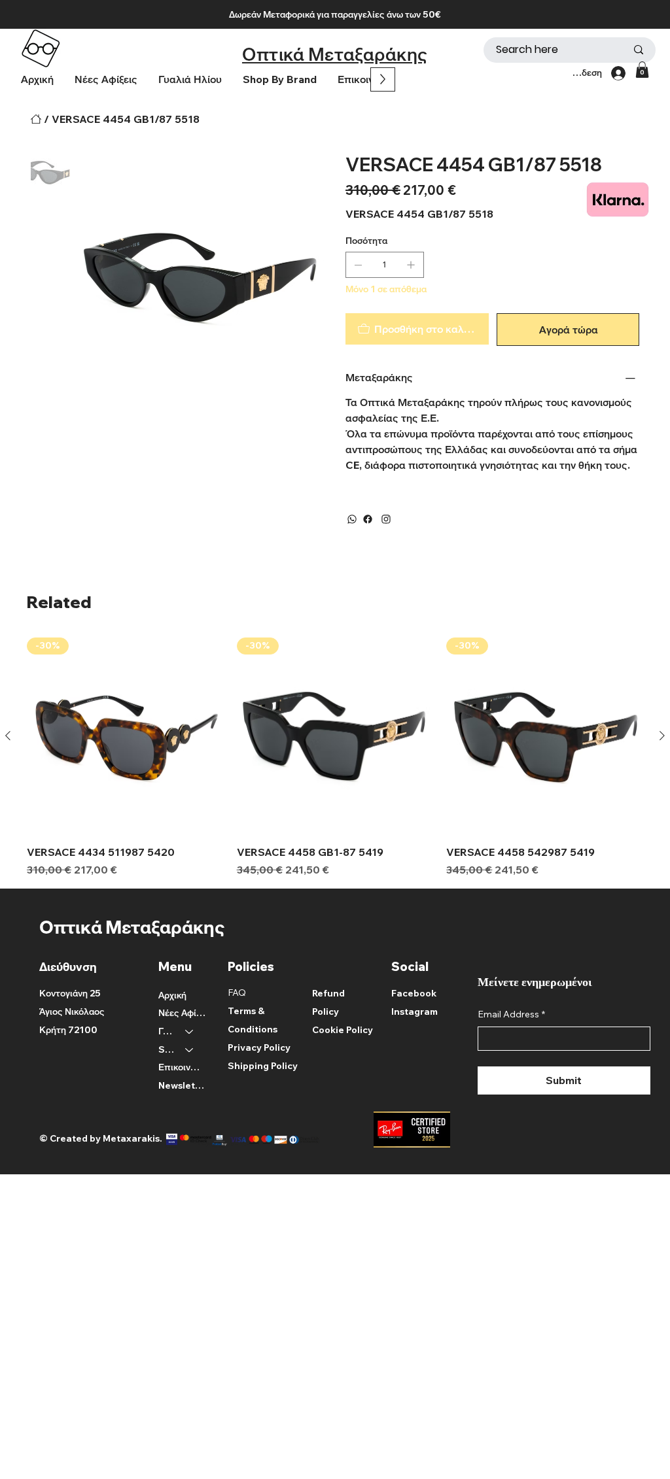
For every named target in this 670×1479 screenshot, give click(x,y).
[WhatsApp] (352, 519)
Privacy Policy (259, 1047)
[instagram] (386, 519)
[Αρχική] (36, 119)
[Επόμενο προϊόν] (662, 735)
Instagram (414, 1011)
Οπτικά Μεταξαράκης (335, 53)
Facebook (413, 993)
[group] (335, 757)
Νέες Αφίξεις (182, 1013)
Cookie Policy (342, 1030)
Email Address (511, 1014)
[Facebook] (367, 519)
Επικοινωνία (182, 1067)
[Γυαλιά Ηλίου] (189, 1032)
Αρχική (172, 995)
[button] (280, 79)
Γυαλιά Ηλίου (165, 1031)
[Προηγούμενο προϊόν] (8, 735)
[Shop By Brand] (189, 1050)
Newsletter (182, 1085)
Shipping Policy (263, 1066)
